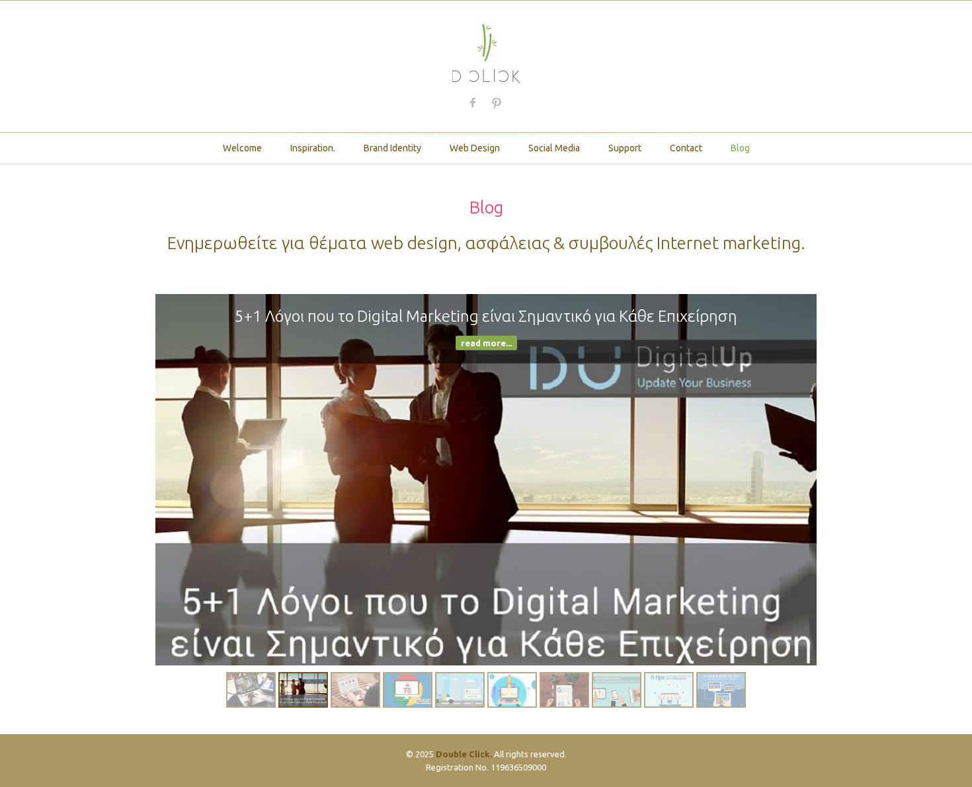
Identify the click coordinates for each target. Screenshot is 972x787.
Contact (686, 148)
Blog (740, 148)
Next (793, 480)
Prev (178, 480)
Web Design (475, 148)
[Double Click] (486, 51)
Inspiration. (312, 148)
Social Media (554, 148)
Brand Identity (392, 148)
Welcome (242, 148)
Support (624, 148)
